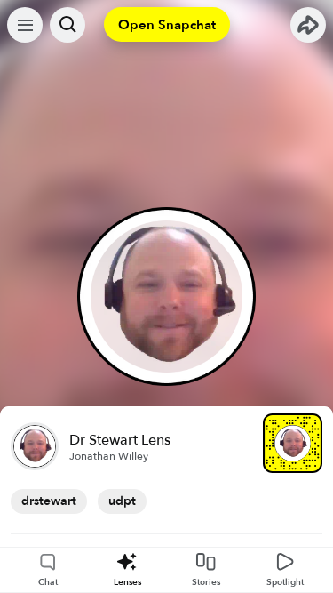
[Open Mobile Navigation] (25, 25)
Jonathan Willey (108, 456)
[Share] (308, 25)
